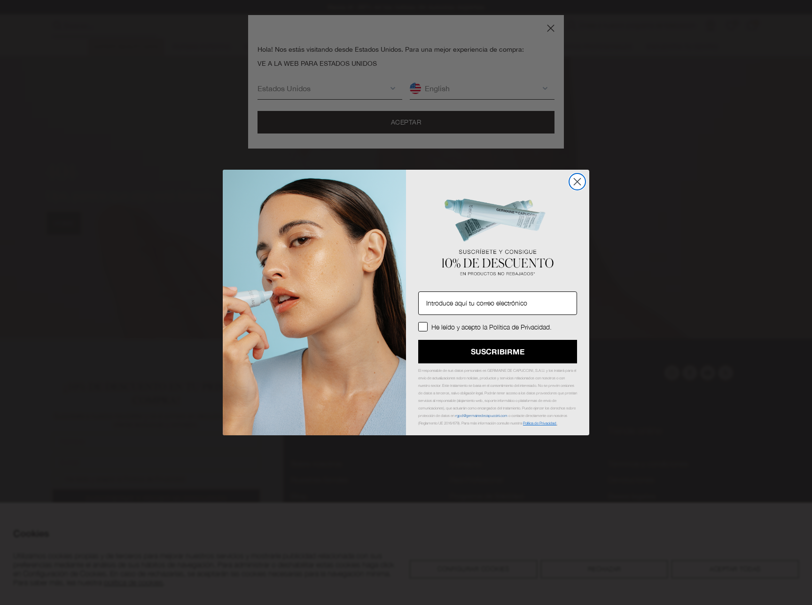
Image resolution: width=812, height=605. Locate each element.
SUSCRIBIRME (497, 351)
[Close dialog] (577, 181)
